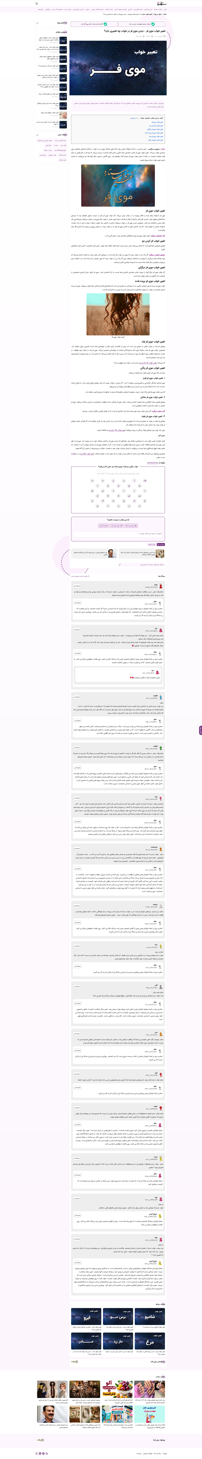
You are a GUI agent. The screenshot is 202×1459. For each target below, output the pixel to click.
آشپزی (130, 9)
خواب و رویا (68, 9)
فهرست (164, 1453)
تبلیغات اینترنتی (147, 1453)
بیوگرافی (47, 9)
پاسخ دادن (77, 586)
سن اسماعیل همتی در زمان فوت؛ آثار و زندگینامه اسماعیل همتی (90, 553)
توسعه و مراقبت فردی (121, 9)
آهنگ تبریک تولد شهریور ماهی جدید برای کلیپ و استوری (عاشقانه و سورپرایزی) (150, 1426)
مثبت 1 (56, 145)
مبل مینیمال (62, 160)
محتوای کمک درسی (57, 9)
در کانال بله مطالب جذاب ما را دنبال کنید (152, 565)
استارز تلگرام (62, 155)
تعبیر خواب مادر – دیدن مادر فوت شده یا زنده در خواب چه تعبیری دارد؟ (87, 1352)
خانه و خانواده (109, 9)
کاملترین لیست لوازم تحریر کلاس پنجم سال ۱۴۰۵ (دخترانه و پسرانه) (118, 1426)
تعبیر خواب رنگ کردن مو (117, 430)
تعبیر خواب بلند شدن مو (148, 363)
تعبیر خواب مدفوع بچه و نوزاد (50, 113)
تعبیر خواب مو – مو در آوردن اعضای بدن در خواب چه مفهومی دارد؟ (48, 86)
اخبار (165, 9)
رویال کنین (43, 155)
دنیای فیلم (41, 9)
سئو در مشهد (48, 150)
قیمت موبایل (52, 155)
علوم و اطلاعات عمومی (97, 9)
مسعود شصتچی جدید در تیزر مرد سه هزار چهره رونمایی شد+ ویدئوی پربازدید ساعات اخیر (86, 1401)
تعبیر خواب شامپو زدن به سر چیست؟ (154, 1327)
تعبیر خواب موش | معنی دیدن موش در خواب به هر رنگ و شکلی (48, 76)
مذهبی (87, 9)
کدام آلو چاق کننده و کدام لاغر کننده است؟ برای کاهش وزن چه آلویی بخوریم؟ (119, 1401)
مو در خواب (151, 544)
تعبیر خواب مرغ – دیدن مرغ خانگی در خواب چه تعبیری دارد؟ (151, 1352)
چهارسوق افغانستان (60, 150)
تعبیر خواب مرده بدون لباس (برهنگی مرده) (48, 104)
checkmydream (152, 463)
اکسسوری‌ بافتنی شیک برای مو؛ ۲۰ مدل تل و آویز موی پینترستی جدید (53, 1401)
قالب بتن (63, 145)
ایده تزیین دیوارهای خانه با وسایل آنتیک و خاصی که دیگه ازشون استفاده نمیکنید (138, 553)
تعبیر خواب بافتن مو (87, 453)
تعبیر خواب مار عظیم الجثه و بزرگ (49, 94)
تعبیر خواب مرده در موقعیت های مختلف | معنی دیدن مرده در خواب (48, 39)
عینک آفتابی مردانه (60, 140)
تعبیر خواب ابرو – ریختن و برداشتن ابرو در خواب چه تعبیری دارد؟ (87, 1328)
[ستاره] (162, 3)
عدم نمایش (134, 118)
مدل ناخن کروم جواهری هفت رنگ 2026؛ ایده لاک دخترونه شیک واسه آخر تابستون (150, 1401)
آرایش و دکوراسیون (78, 9)
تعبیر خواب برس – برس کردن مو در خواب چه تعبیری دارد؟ (119, 1328)
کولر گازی (48, 145)
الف (145, 480)
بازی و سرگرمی (148, 9)
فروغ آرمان (139, 36)
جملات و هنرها (158, 9)
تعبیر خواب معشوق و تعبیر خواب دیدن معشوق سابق (49, 57)
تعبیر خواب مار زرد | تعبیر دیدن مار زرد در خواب (119, 1351)
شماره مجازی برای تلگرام (45, 140)
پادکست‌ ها (157, 1453)
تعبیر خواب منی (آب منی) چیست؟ (48, 66)
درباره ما (139, 1453)
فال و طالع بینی (138, 9)
